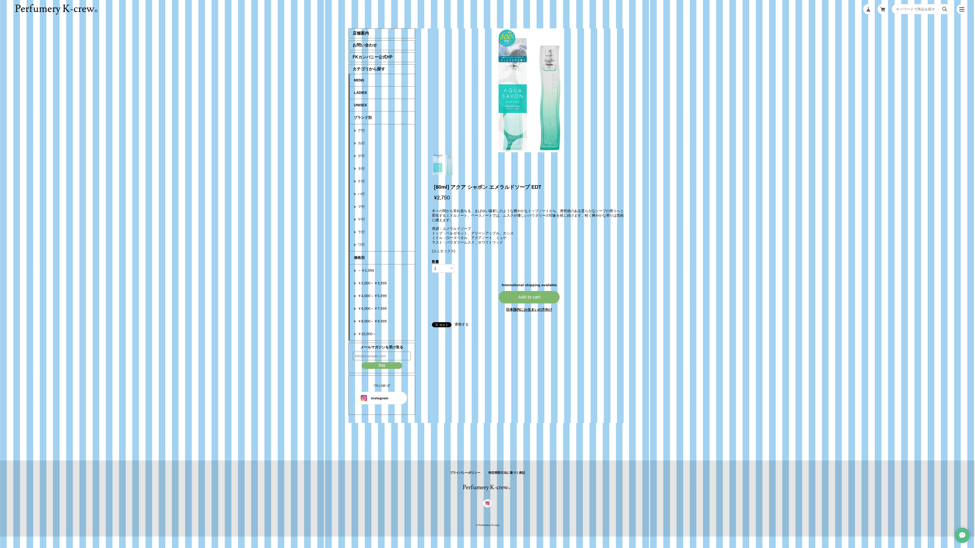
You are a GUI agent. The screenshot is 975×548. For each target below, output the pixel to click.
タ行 (361, 168)
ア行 (361, 130)
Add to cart (529, 297)
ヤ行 (361, 219)
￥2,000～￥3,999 (372, 283)
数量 (435, 262)
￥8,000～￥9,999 (372, 321)
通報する (461, 324)
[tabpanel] (529, 90)
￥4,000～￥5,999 (372, 296)
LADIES (360, 93)
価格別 (359, 257)
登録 (381, 365)
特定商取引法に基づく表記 (507, 472)
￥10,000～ (367, 334)
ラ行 (361, 232)
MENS (359, 80)
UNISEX (360, 105)
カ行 (361, 143)
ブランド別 (363, 117)
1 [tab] (443, 165)
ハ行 (361, 194)
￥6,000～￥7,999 (372, 308)
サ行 (361, 156)
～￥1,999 (366, 270)
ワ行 (361, 245)
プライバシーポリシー (465, 472)
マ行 (361, 206)
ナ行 (361, 181)
